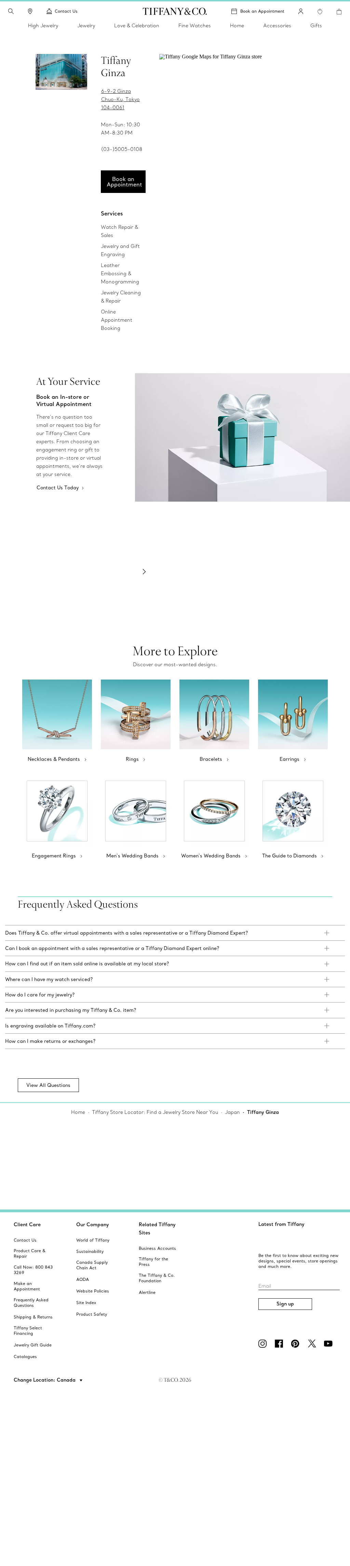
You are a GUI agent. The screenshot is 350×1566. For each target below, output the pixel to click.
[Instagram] (263, 1344)
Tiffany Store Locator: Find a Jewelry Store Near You (155, 1112)
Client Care (27, 1224)
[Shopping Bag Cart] (339, 11)
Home (78, 1112)
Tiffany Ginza (263, 1112)
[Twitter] (313, 1344)
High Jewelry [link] (43, 26)
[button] (11, 11)
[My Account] (301, 11)
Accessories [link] (277, 26)
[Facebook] (280, 1344)
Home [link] (237, 26)
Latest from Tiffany (281, 1224)
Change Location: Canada (45, 1380)
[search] (11, 11)
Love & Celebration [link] (136, 26)
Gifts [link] (316, 26)
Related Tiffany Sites (157, 1228)
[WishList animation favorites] (320, 11)
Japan (232, 1112)
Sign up (285, 1304)
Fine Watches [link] (194, 26)
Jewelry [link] (86, 26)
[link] (30, 11)
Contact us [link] (66, 11)
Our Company (92, 1224)
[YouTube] (329, 1344)
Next (144, 571)
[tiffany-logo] (174, 11)
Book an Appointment (262, 11)
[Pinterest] (296, 1344)
